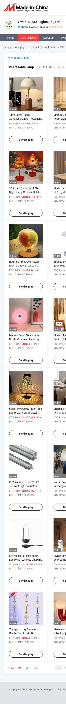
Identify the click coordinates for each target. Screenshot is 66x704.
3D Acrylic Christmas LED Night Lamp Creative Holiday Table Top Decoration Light (25, 192)
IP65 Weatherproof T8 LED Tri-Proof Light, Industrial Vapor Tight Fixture (24, 486)
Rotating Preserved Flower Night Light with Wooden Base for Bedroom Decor (24, 265)
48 (35, 668)
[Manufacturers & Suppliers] (27, 7)
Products (30, 37)
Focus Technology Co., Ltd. (46, 689)
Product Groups (19, 57)
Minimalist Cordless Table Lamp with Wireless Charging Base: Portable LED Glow (25, 559)
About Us (48, 37)
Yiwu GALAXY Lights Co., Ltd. (38, 22)
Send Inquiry (26, 139)
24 (19, 667)
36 (27, 668)
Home (10, 37)
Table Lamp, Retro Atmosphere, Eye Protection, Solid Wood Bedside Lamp (25, 118)
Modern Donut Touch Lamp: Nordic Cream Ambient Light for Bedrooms (25, 339)
